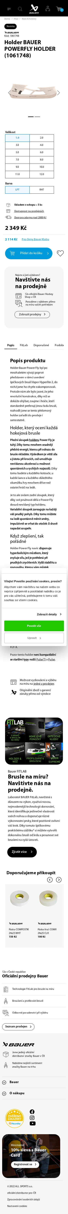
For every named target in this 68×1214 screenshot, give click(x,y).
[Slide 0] (31, 117)
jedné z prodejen (44, 683)
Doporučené (41, 345)
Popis (10, 345)
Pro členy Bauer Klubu (35, 239)
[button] (59, 10)
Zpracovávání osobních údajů (23, 1199)
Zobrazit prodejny (30, 314)
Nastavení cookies (17, 1206)
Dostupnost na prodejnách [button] (29, 211)
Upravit (32, 637)
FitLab (24, 345)
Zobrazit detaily (47, 614)
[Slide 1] (37, 117)
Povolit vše (34, 625)
